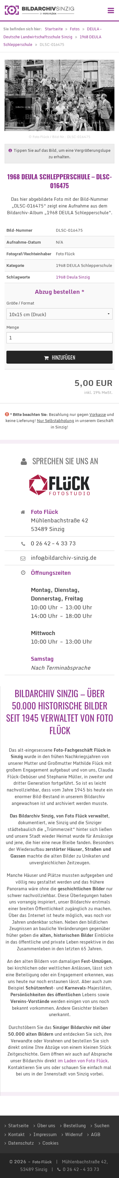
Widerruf (73, 1134)
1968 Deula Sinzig (73, 277)
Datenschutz (21, 1143)
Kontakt (16, 1134)
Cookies (50, 1143)
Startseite (54, 29)
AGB (95, 1134)
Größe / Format (20, 303)
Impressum (45, 1134)
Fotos (75, 29)
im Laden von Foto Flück (83, 1060)
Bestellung (74, 1125)
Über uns (46, 1125)
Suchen (101, 1125)
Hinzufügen (63, 357)
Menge (12, 327)
